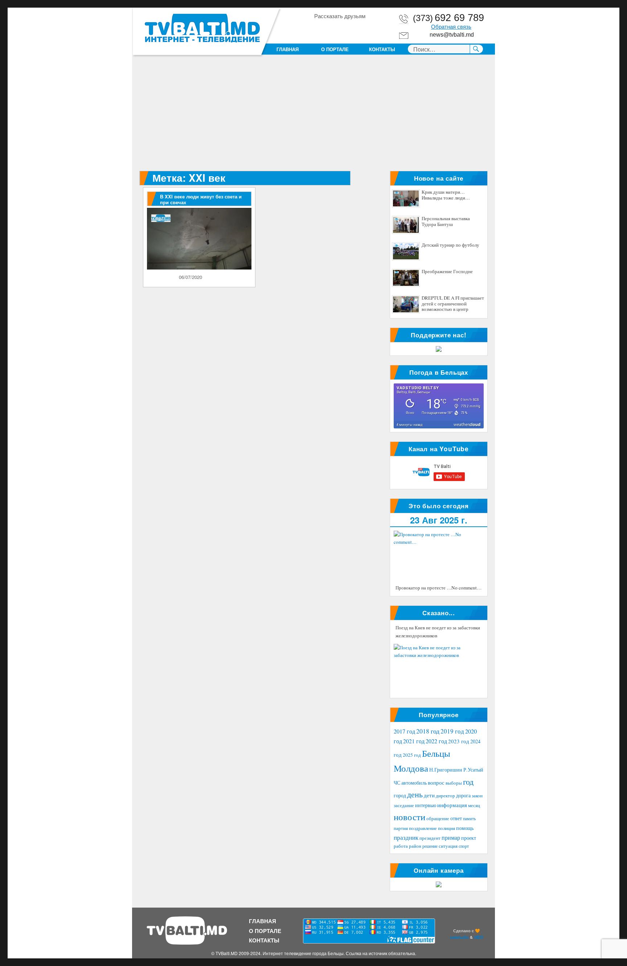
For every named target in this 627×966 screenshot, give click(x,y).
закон (477, 796)
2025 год (412, 755)
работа (401, 846)
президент (429, 838)
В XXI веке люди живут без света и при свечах (201, 199)
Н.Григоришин (445, 769)
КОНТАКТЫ (382, 49)
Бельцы (436, 753)
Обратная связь (451, 27)
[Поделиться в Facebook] (319, 28)
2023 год (458, 741)
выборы (454, 783)
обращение (437, 818)
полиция (446, 828)
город (400, 795)
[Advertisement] (315, 117)
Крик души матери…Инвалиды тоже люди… (446, 195)
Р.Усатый (473, 769)
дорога (463, 795)
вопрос (436, 782)
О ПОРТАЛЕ (335, 49)
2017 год (404, 731)
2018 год (427, 731)
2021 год (414, 741)
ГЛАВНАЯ (287, 49)
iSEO (478, 937)
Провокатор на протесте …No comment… (438, 587)
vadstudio (459, 937)
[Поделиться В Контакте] (360, 28)
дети (429, 795)
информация (452, 805)
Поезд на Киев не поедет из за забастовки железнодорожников (438, 631)
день (415, 794)
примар (451, 837)
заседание (404, 805)
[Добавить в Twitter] (347, 28)
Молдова (411, 768)
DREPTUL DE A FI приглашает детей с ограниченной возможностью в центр (453, 303)
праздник (406, 837)
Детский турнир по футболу (450, 245)
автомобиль (414, 782)
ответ (456, 818)
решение (430, 846)
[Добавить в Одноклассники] (333, 28)
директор (445, 795)
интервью (425, 805)
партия (401, 828)
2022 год (436, 741)
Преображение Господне (447, 272)
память (469, 818)
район (415, 846)
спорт (464, 846)
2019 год (452, 731)
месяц (474, 805)
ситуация (448, 846)
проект (468, 838)
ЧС (397, 782)
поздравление (423, 828)
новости (409, 817)
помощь (465, 828)
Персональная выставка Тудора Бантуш (446, 221)
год (468, 781)
